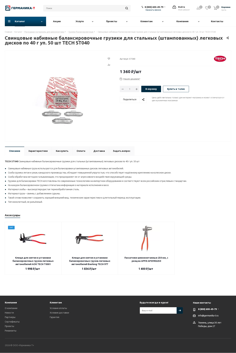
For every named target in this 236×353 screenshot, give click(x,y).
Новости (9, 312)
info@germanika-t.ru (208, 315)
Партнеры (10, 317)
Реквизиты (10, 330)
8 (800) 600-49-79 (154, 7)
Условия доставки (59, 312)
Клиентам (56, 302)
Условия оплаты (58, 308)
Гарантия (54, 317)
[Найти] (127, 8)
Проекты (9, 326)
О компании (11, 308)
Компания (11, 302)
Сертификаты (12, 321)
